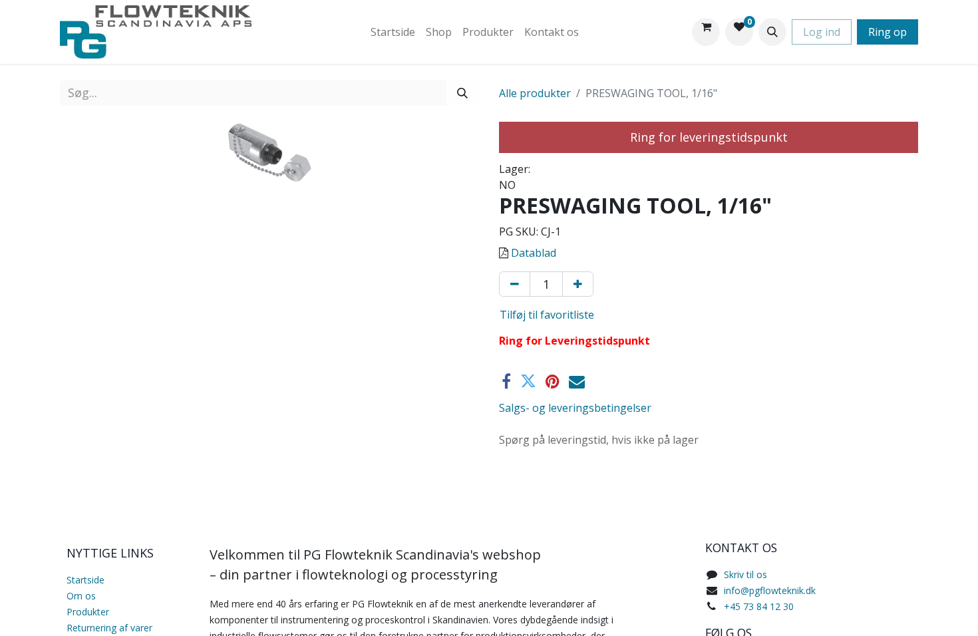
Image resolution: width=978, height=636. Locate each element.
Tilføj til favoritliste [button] (547, 314)
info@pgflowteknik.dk (770, 590)
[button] (772, 32)
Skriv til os (745, 574)
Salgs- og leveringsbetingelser (575, 407)
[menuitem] (392, 32)
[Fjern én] (514, 284)
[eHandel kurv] (706, 32)
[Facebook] (506, 381)
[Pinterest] (553, 381)
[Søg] (462, 93)
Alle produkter (535, 93)
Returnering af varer (109, 627)
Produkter (88, 611)
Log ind (821, 32)
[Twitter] (528, 381)
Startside (85, 579)
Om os (81, 595)
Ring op (887, 32)
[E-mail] (577, 381)
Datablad (533, 252)
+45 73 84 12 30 (759, 606)
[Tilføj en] (577, 284)
